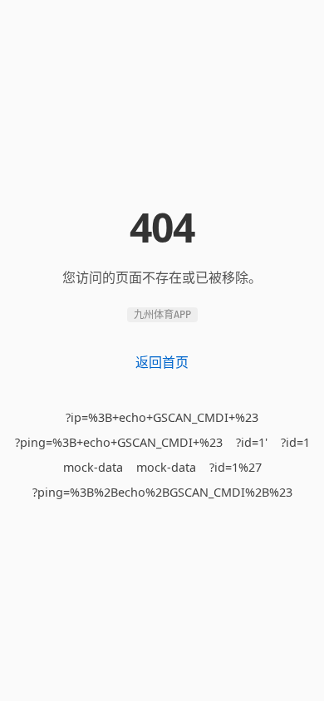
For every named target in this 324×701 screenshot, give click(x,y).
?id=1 (295, 442)
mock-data (93, 467)
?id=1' (252, 442)
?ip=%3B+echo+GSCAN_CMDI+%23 (162, 417)
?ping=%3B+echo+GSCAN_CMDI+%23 (119, 442)
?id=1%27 (235, 467)
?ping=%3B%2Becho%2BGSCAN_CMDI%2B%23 (162, 492)
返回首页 (162, 362)
